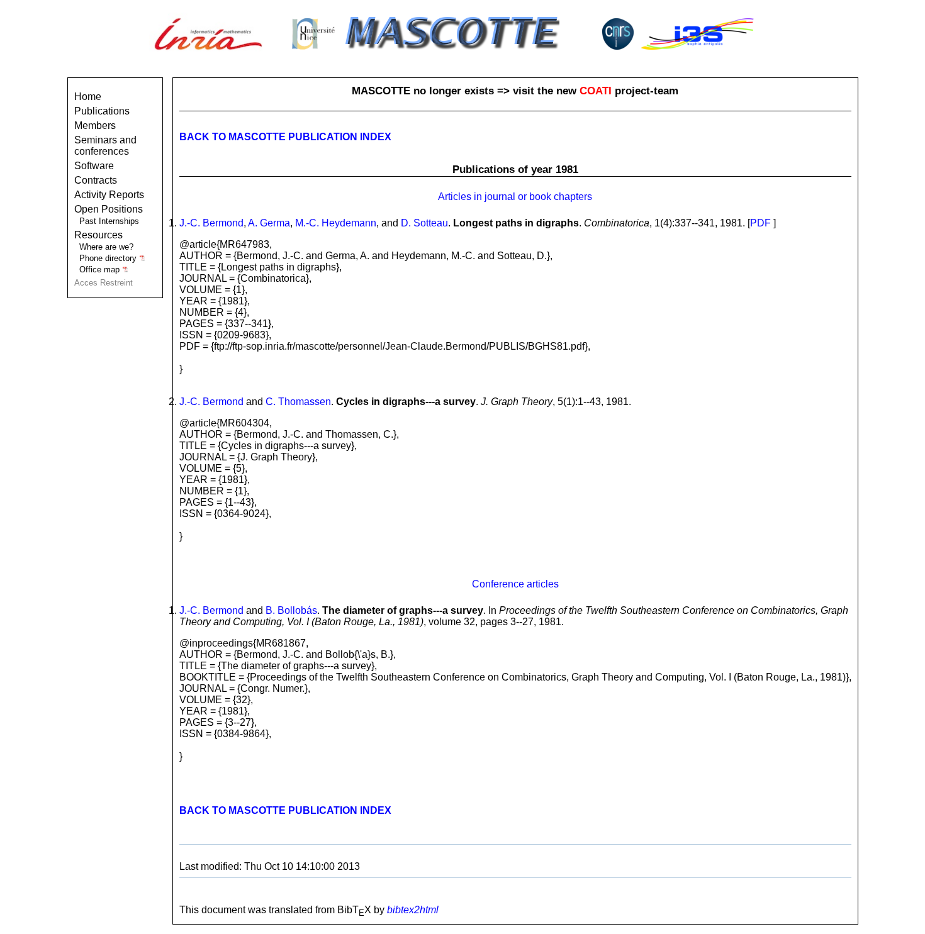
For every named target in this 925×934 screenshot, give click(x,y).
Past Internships (109, 221)
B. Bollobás (291, 610)
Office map (100, 269)
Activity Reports (109, 194)
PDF (760, 223)
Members (95, 125)
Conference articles (515, 584)
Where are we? (106, 247)
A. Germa (269, 223)
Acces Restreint (103, 282)
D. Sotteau (424, 223)
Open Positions (108, 209)
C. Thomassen (298, 401)
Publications (102, 111)
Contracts (95, 180)
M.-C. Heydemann (335, 223)
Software (94, 165)
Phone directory (109, 258)
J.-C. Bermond (211, 223)
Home (87, 96)
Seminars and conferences (105, 146)
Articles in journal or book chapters (515, 196)
